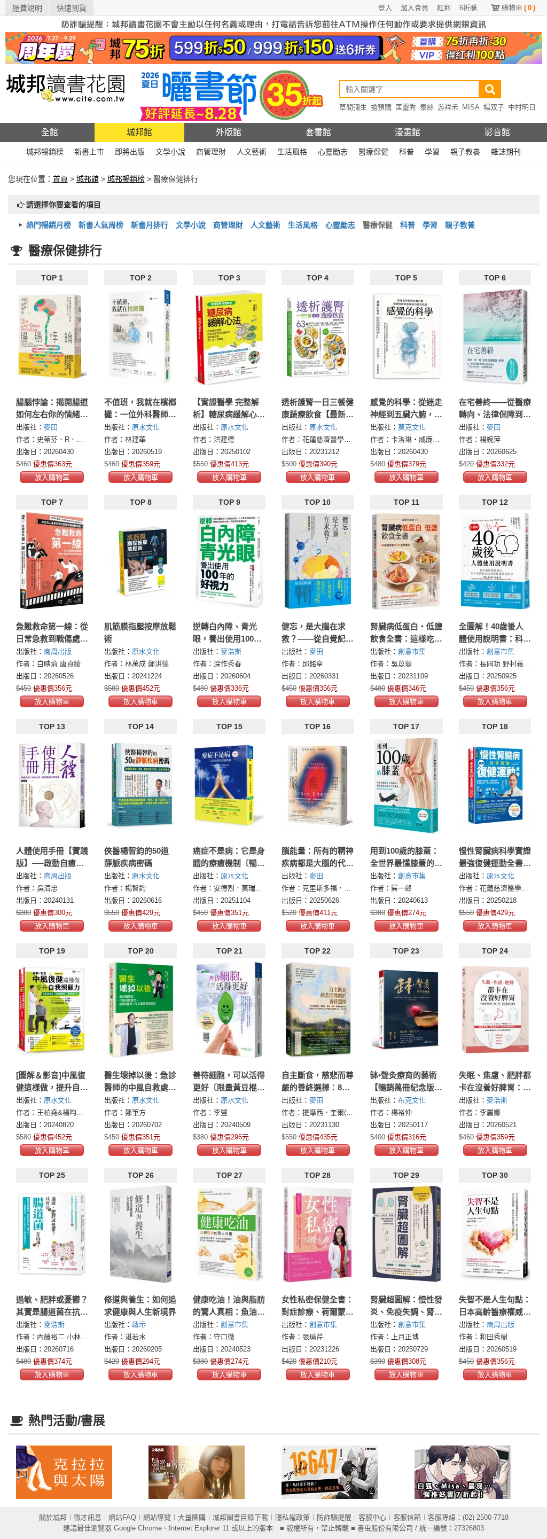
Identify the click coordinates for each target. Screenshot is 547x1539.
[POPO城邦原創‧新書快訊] (473, 1472)
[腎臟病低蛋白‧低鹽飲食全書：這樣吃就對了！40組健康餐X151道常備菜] (406, 561)
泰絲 (427, 107)
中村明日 (522, 107)
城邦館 (139, 132)
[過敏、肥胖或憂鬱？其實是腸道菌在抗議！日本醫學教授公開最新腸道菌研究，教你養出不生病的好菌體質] (52, 1234)
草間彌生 (353, 107)
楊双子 (493, 107)
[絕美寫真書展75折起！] (207, 1472)
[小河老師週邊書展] (340, 1472)
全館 (49, 132)
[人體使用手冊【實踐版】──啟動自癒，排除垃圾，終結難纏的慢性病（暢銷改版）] (52, 785)
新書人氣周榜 (101, 225)
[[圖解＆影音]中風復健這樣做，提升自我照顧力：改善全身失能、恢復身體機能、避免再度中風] (52, 1009)
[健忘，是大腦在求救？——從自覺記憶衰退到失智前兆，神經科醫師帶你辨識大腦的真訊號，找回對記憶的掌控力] (318, 561)
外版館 (228, 132)
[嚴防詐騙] (273, 23)
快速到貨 (72, 8)
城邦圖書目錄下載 (240, 1517)
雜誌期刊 (506, 151)
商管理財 (211, 151)
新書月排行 (149, 225)
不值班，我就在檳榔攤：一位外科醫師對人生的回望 (140, 414)
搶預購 (381, 107)
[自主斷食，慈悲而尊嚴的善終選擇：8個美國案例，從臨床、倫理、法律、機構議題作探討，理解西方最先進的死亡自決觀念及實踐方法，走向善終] (318, 1009)
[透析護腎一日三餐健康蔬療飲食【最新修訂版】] (318, 336)
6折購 (468, 8)
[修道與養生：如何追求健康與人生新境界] (140, 1234)
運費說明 (27, 8)
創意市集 (412, 651)
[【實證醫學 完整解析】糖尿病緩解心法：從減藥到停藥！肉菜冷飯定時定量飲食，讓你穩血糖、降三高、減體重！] (229, 336)
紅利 (444, 8)
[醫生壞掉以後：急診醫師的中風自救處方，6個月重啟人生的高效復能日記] (140, 1009)
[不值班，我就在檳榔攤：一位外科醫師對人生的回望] (140, 336)
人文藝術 (252, 151)
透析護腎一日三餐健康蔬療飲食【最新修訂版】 (318, 414)
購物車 (518, 8)
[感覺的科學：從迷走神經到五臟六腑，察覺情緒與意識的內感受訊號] (406, 336)
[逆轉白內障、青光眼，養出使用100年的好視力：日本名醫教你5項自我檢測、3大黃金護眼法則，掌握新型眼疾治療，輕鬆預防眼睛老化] (229, 561)
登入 (385, 8)
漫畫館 (407, 132)
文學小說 (170, 151)
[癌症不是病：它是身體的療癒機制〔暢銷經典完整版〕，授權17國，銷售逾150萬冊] (229, 785)
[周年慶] (273, 47)
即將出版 (130, 151)
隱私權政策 (292, 1517)
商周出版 (58, 651)
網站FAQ (122, 1517)
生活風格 (292, 151)
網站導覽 (157, 1517)
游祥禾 (447, 107)
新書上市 (89, 151)
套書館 (318, 132)
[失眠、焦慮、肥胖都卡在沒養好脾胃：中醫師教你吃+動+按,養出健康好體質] (495, 1009)
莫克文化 (412, 427)
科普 (406, 151)
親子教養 (465, 151)
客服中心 (372, 1517)
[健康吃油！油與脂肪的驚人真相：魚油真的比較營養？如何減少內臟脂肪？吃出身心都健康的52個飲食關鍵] (229, 1234)
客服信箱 (407, 1517)
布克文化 (412, 1100)
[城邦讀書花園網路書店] (65, 93)
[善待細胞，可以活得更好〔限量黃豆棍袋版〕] (229, 1009)
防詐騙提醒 (334, 1517)
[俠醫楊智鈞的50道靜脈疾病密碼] (140, 785)
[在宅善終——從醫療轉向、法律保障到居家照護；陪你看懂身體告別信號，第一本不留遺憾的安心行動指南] (495, 336)
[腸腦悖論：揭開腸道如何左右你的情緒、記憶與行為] (52, 336)
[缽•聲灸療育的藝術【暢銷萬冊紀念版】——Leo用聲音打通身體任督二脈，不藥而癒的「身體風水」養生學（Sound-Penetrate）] (406, 1009)
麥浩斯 (231, 651)
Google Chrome (138, 1528)
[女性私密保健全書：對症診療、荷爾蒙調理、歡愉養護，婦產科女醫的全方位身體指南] (318, 1234)
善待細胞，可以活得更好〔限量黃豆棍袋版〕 (229, 1087)
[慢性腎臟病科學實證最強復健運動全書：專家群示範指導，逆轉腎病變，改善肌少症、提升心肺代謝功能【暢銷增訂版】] (495, 785)
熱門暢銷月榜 (48, 225)
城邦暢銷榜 (45, 151)
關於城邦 (53, 1517)
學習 (432, 151)
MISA (471, 107)
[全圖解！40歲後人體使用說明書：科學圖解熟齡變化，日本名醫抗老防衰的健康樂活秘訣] (495, 561)
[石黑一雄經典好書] (74, 1472)
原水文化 (146, 427)
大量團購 (192, 1517)
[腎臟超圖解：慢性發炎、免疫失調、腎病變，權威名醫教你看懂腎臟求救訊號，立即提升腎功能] (406, 1234)
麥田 (51, 427)
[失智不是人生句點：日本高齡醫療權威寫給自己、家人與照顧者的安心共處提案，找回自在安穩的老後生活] (495, 1234)
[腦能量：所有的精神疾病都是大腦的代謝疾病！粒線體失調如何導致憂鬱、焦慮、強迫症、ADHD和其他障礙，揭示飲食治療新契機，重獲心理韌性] (318, 785)
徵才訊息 (87, 1517)
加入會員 (414, 8)
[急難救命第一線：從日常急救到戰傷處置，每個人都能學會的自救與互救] (52, 561)
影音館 (497, 132)
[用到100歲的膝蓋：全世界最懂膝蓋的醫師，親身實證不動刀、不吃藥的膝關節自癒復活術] (406, 785)
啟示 (139, 1325)
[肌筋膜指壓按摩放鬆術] (140, 561)
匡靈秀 (405, 107)
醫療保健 (373, 151)
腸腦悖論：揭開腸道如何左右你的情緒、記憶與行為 (52, 414)
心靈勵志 (333, 151)
